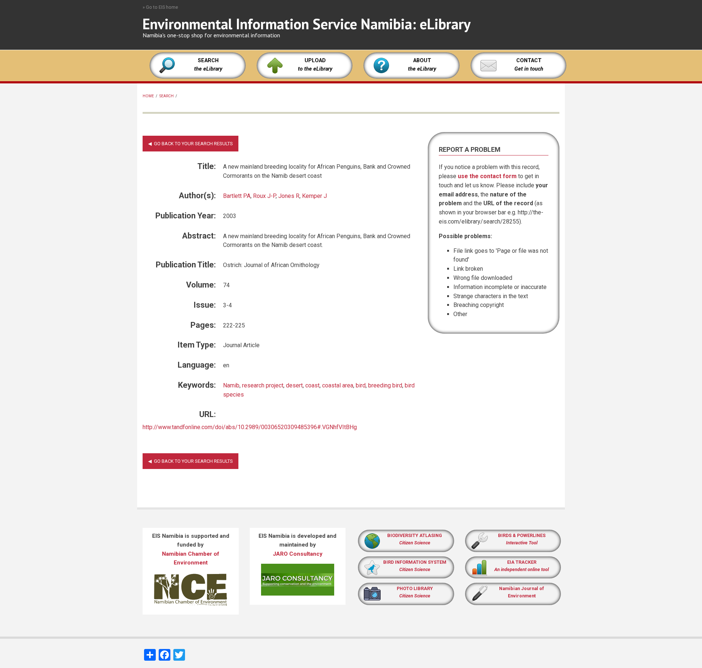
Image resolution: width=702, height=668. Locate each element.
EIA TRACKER (521, 562)
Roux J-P (264, 195)
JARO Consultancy (297, 554)
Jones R (288, 195)
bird (361, 385)
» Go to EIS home (160, 7)
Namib (231, 385)
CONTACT (528, 60)
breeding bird (385, 385)
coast (312, 385)
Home (148, 96)
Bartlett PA (236, 195)
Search (166, 96)
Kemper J (314, 195)
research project (262, 385)
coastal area (337, 385)
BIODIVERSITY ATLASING (414, 535)
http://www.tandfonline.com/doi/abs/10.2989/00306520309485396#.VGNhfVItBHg (250, 427)
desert (294, 385)
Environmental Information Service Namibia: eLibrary (307, 23)
